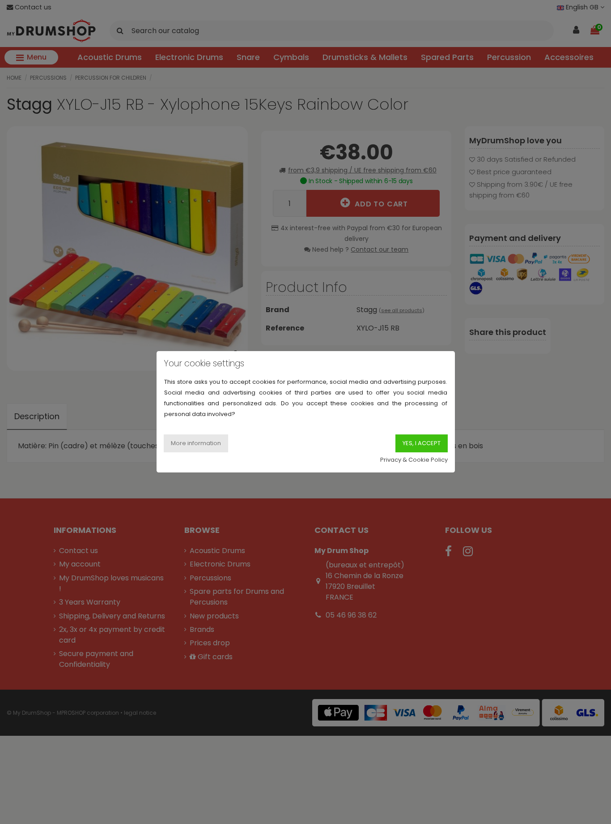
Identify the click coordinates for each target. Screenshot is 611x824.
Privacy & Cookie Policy (414, 460)
